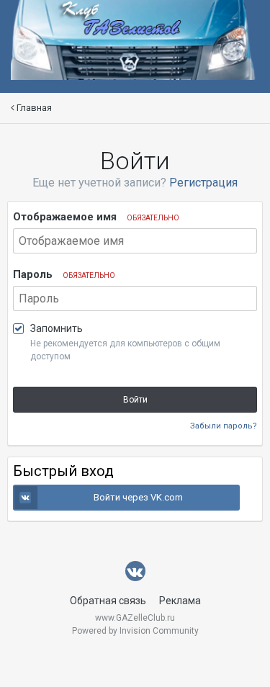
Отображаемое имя (96, 216)
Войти (135, 400)
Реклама (180, 600)
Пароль (64, 274)
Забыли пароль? (223, 426)
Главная (33, 107)
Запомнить (56, 328)
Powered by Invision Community (135, 631)
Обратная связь (108, 600)
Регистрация (203, 182)
